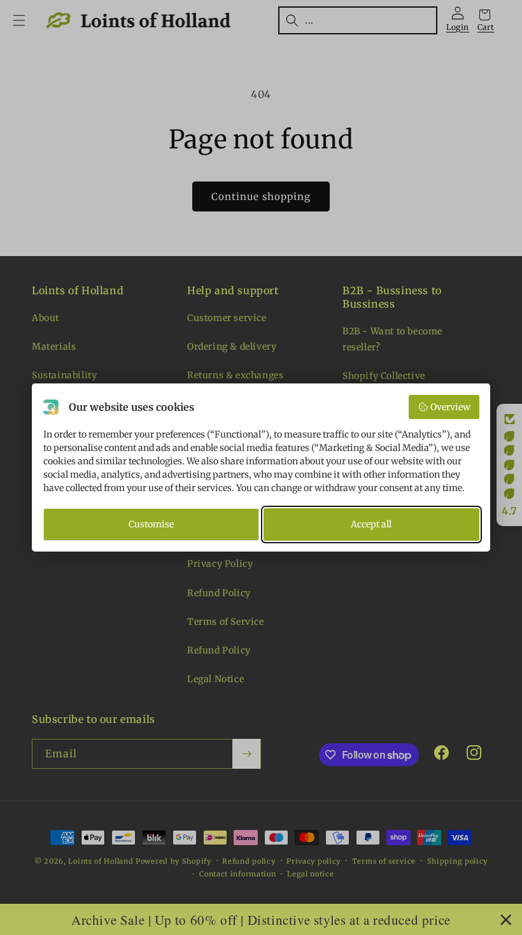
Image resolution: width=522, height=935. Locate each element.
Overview (450, 407)
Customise (151, 524)
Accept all (371, 524)
